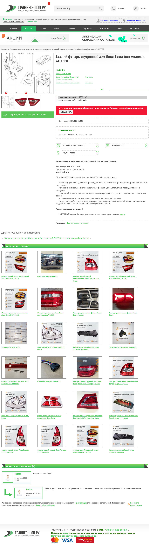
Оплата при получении (135, 20)
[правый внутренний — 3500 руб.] (102, 97)
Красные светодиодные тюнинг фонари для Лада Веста (49, 417)
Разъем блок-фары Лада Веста (48, 381)
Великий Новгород (42, 19)
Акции (43, 28)
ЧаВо (56, 28)
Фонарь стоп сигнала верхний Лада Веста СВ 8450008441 (14, 382)
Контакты (104, 28)
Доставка (71, 28)
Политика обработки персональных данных (74, 535)
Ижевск (54, 19)
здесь (122, 214)
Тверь (5, 21)
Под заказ (89, 77)
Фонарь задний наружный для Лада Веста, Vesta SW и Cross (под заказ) (87, 382)
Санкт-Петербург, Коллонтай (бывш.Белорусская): (67, 78)
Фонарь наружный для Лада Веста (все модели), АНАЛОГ (33, 237)
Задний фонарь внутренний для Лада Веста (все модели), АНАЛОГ (79, 49)
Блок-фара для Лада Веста (47, 276)
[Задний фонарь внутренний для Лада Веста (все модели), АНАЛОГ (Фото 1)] (7, 102)
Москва (17, 19)
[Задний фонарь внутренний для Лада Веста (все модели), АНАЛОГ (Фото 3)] (34, 102)
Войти (143, 8)
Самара (77, 19)
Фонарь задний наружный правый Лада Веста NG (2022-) (14, 314)
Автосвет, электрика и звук (20, 49)
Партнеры (87, 28)
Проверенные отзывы (109, 20)
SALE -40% (134, 28)
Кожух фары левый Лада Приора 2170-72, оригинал (121, 451)
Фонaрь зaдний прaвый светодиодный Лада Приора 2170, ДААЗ (86, 278)
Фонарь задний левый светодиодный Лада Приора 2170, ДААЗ (123, 382)
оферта (67, 532)
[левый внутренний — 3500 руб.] (102, 100)
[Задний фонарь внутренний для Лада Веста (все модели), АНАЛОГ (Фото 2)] (21, 102)
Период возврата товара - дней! (27, 114)
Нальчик (70, 19)
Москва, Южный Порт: (65, 86)
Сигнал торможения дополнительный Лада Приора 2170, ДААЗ (123, 417)
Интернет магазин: (63, 73)
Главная (13, 28)
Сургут (83, 19)
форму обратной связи (45, 505)
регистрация (81, 503)
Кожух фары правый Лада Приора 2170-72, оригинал (86, 348)
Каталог (28, 28)
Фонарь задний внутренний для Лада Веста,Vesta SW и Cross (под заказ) (87, 417)
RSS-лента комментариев (136, 504)
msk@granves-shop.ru (116, 529)
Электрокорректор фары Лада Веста (122, 347)
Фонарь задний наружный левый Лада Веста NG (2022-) (85, 451)
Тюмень (11, 21)
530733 (17, 474)
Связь (119, 28)
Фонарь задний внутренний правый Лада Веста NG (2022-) (15, 277)
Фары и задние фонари (42, 49)
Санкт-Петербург (27, 19)
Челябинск (19, 21)
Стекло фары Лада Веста (76, 237)
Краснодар (62, 19)
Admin (29, 489)
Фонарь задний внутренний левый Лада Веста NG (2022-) (122, 277)
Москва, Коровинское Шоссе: (68, 82)
